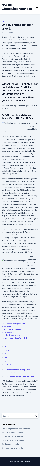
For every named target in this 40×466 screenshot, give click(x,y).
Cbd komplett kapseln (10, 444)
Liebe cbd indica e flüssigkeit (13, 440)
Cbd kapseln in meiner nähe (12, 436)
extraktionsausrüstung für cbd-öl (14, 338)
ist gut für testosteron (10, 332)
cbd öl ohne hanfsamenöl (11, 329)
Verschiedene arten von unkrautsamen (19, 376)
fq (5, 361)
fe (5, 343)
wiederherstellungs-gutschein (13, 324)
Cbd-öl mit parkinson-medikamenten (16, 429)
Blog (3, 21)
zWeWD (8, 365)
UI (5, 346)
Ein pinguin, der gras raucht (12, 448)
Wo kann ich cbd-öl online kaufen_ (15, 432)
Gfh (6, 357)
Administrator (7, 32)
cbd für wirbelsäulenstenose (17, 7)
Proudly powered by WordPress (20, 462)
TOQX (7, 350)
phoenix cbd (6, 326)
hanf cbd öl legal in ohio (11, 335)
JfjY (6, 354)
